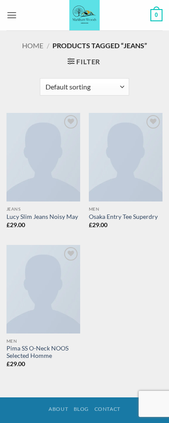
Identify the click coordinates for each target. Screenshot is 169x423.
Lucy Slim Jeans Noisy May (42, 216)
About (58, 409)
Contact (107, 409)
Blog (81, 409)
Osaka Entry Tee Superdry (123, 216)
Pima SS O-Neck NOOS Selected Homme (37, 352)
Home (32, 45)
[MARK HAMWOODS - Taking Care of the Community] (85, 15)
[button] (11, 15)
